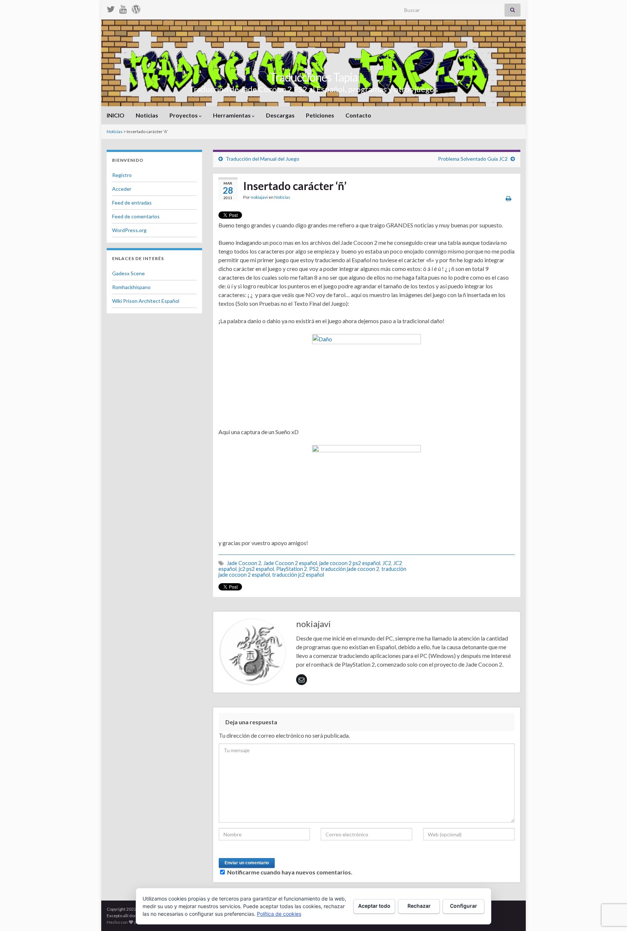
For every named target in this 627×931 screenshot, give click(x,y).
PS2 (314, 569)
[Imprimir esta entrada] (508, 198)
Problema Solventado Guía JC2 (473, 159)
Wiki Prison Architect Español (145, 301)
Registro (122, 175)
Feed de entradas (132, 202)
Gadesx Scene (128, 273)
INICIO (115, 115)
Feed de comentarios (136, 216)
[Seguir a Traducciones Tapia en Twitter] (111, 8)
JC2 (386, 563)
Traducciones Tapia (314, 77)
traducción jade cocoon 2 (350, 569)
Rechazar (419, 906)
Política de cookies (279, 914)
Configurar (463, 906)
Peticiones (320, 115)
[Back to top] (611, 888)
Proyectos (184, 115)
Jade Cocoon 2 (244, 563)
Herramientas (232, 115)
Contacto (358, 115)
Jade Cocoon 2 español (290, 563)
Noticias (147, 115)
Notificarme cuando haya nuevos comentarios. (289, 872)
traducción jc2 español (298, 575)
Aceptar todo (374, 906)
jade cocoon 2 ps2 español (349, 563)
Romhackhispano (131, 287)
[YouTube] (123, 8)
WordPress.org (129, 230)
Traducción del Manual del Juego (262, 159)
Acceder (121, 189)
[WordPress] (136, 8)
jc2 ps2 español (256, 569)
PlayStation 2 (291, 569)
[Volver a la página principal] (313, 63)
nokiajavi (259, 197)
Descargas (280, 115)
